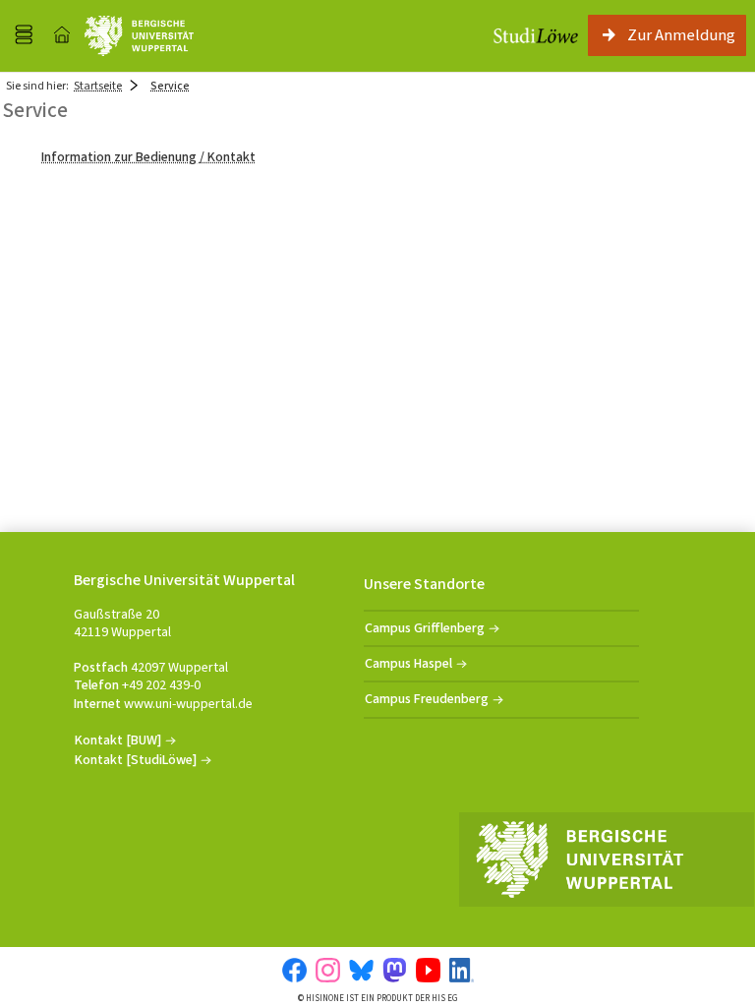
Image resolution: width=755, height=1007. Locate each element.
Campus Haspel (408, 663)
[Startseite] (62, 35)
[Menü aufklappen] (23, 35)
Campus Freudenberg (427, 698)
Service (170, 85)
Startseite (98, 85)
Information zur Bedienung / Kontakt (148, 157)
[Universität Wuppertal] (139, 36)
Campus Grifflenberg (425, 628)
